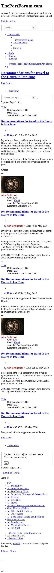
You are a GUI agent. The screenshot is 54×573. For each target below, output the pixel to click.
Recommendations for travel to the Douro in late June (25, 75)
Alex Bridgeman (9, 195)
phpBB (16, 543)
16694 (17, 200)
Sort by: (28, 454)
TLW (3, 107)
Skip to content (8, 21)
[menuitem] (23, 40)
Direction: (9, 457)
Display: (8, 454)
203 (15, 112)
